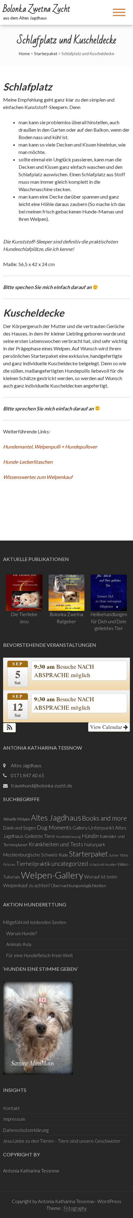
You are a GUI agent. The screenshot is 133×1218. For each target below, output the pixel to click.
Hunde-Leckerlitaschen (28, 462)
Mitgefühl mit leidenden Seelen (34, 922)
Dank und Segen (19, 827)
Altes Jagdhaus (56, 817)
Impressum (14, 1119)
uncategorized (69, 863)
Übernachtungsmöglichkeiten (78, 885)
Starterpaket (45, 53)
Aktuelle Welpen (16, 819)
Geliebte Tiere (39, 836)
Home (24, 53)
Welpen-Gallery (52, 875)
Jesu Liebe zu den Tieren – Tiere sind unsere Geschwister (62, 1141)
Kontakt (11, 1108)
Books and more (104, 818)
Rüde (63, 854)
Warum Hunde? (21, 933)
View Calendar (106, 726)
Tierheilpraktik (33, 864)
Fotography (75, 1208)
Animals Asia (18, 944)
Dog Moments (54, 827)
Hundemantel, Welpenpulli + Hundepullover (50, 446)
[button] (9, 727)
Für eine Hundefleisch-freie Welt (39, 955)
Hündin (90, 836)
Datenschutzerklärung (26, 1130)
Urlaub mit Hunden (102, 864)
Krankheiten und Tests (56, 844)
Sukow (113, 855)
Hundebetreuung (68, 837)
